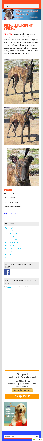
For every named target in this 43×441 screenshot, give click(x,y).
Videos (7, 258)
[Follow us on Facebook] (7, 272)
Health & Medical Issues (13, 243)
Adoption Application (12, 231)
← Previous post (10, 213)
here (9, 287)
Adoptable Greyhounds (13, 234)
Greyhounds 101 (11, 240)
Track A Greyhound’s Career (15, 249)
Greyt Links (9, 252)
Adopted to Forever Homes (14, 237)
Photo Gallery (10, 255)
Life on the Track (11, 246)
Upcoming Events (11, 228)
